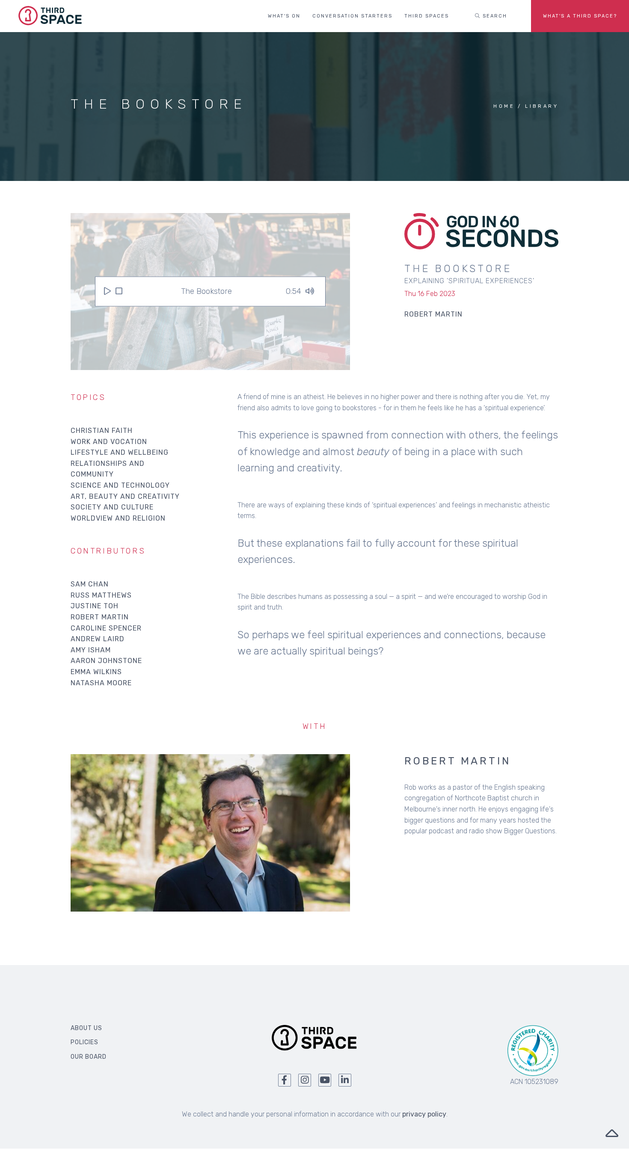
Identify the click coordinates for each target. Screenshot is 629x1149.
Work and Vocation (109, 442)
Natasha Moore (101, 683)
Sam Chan (90, 584)
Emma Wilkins (96, 672)
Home (504, 106)
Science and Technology (120, 485)
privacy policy (424, 1114)
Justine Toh (95, 606)
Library (541, 106)
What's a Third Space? (580, 16)
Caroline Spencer (106, 628)
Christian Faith (102, 430)
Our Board (89, 1056)
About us (86, 1028)
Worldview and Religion (118, 518)
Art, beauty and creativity (125, 496)
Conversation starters (352, 16)
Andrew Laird (98, 639)
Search (494, 16)
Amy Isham (91, 650)
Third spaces (426, 16)
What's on (284, 16)
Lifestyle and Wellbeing (120, 452)
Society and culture (112, 507)
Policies (84, 1042)
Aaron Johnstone (106, 661)
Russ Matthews (101, 595)
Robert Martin (100, 617)
